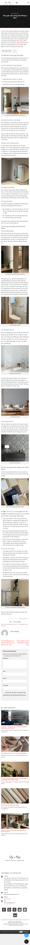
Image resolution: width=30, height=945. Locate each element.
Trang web (5, 685)
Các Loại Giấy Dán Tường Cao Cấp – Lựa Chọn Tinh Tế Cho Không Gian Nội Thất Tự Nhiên (14, 779)
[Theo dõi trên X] (14, 910)
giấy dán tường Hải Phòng (18, 42)
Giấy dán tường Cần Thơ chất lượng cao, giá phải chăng (23, 642)
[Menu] (17, 2)
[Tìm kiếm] (28, 2)
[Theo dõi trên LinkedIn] (25, 910)
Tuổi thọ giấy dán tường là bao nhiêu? (10, 805)
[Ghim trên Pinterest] (17, 622)
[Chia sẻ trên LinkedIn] (19, 622)
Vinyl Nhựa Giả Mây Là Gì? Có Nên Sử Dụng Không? (14, 753)
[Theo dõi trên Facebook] (4, 910)
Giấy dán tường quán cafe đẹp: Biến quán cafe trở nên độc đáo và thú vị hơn (8, 642)
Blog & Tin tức (15, 13)
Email (5, 678)
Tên (4, 671)
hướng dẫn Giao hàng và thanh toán (15, 924)
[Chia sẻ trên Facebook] (12, 622)
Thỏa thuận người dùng (15, 922)
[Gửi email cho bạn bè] (16, 622)
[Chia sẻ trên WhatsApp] (10, 622)
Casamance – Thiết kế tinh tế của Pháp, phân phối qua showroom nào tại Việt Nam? (14, 727)
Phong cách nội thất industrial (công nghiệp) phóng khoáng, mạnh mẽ (13, 831)
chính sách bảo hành (15, 925)
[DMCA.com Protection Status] (24, 931)
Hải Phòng (5, 31)
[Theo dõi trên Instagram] (9, 910)
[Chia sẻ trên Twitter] (14, 622)
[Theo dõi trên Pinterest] (20, 910)
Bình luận (6, 658)
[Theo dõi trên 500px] (15, 915)
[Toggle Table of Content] (14, 51)
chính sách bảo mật (14, 921)
